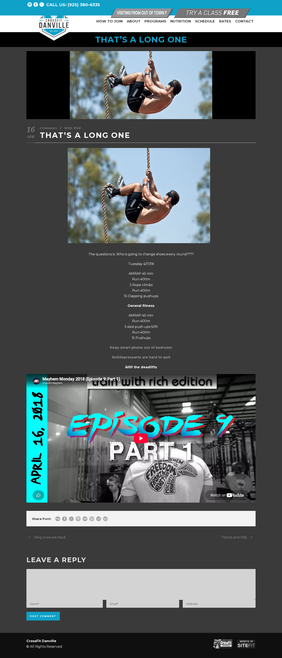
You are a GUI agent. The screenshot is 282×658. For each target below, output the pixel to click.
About (133, 21)
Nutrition (180, 21)
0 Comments (48, 128)
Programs (155, 21)
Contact (244, 21)
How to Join (109, 21)
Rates (225, 21)
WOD (68, 128)
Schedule (205, 21)
